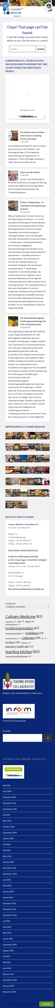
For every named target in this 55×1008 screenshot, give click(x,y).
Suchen (6, 731)
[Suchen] (48, 738)
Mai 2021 (6, 962)
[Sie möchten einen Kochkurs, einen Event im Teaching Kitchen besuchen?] (13, 136)
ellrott (30, 621)
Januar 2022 (8, 939)
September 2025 (10, 809)
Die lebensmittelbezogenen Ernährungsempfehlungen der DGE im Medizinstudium (33, 321)
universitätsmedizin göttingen (18, 656)
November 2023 (9, 868)
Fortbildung (35, 633)
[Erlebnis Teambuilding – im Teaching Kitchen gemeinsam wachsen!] (13, 206)
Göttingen (31, 638)
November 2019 (9, 992)
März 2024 (7, 856)
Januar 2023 (8, 897)
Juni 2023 (7, 880)
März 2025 (7, 821)
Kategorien (10, 603)
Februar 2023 (8, 891)
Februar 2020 (8, 986)
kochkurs (12, 642)
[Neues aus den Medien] (13, 176)
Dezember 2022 (9, 903)
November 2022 (9, 909)
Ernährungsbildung (12, 624)
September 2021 (10, 944)
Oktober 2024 (9, 827)
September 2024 (10, 832)
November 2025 (9, 803)
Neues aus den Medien (30, 172)
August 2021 (8, 950)
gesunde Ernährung (13, 638)
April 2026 (7, 791)
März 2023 (7, 885)
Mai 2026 (6, 785)
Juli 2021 (6, 956)
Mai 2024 (6, 850)
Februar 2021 (8, 974)
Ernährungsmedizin (22, 628)
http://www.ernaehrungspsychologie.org (26, 589)
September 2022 (10, 915)
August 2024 (8, 838)
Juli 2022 (6, 921)
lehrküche (26, 643)
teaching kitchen (22, 652)
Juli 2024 (6, 844)
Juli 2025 (6, 815)
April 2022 (7, 927)
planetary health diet (19, 646)
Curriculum (11, 622)
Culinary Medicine (23, 616)
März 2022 (7, 933)
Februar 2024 (8, 862)
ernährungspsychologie (14, 633)
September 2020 (10, 980)
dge (21, 622)
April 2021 (7, 968)
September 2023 (10, 874)
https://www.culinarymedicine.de (23, 550)
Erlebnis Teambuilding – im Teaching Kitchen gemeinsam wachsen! (33, 205)
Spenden (46, 1004)
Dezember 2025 (9, 797)
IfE (44, 638)
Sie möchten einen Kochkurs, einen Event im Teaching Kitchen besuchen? (32, 135)
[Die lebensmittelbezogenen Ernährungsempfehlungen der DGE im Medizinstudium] (13, 321)
